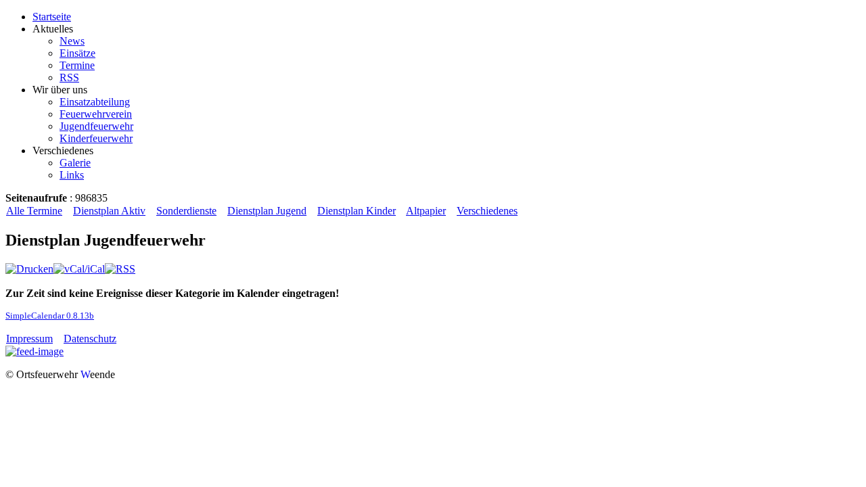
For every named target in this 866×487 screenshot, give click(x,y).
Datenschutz (90, 338)
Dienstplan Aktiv (109, 210)
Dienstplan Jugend (266, 210)
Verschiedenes (487, 210)
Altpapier (426, 210)
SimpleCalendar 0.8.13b (49, 315)
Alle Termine (34, 210)
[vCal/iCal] (79, 269)
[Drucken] (29, 269)
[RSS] (120, 269)
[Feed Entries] (34, 351)
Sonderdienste (186, 210)
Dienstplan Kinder (356, 210)
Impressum (29, 338)
